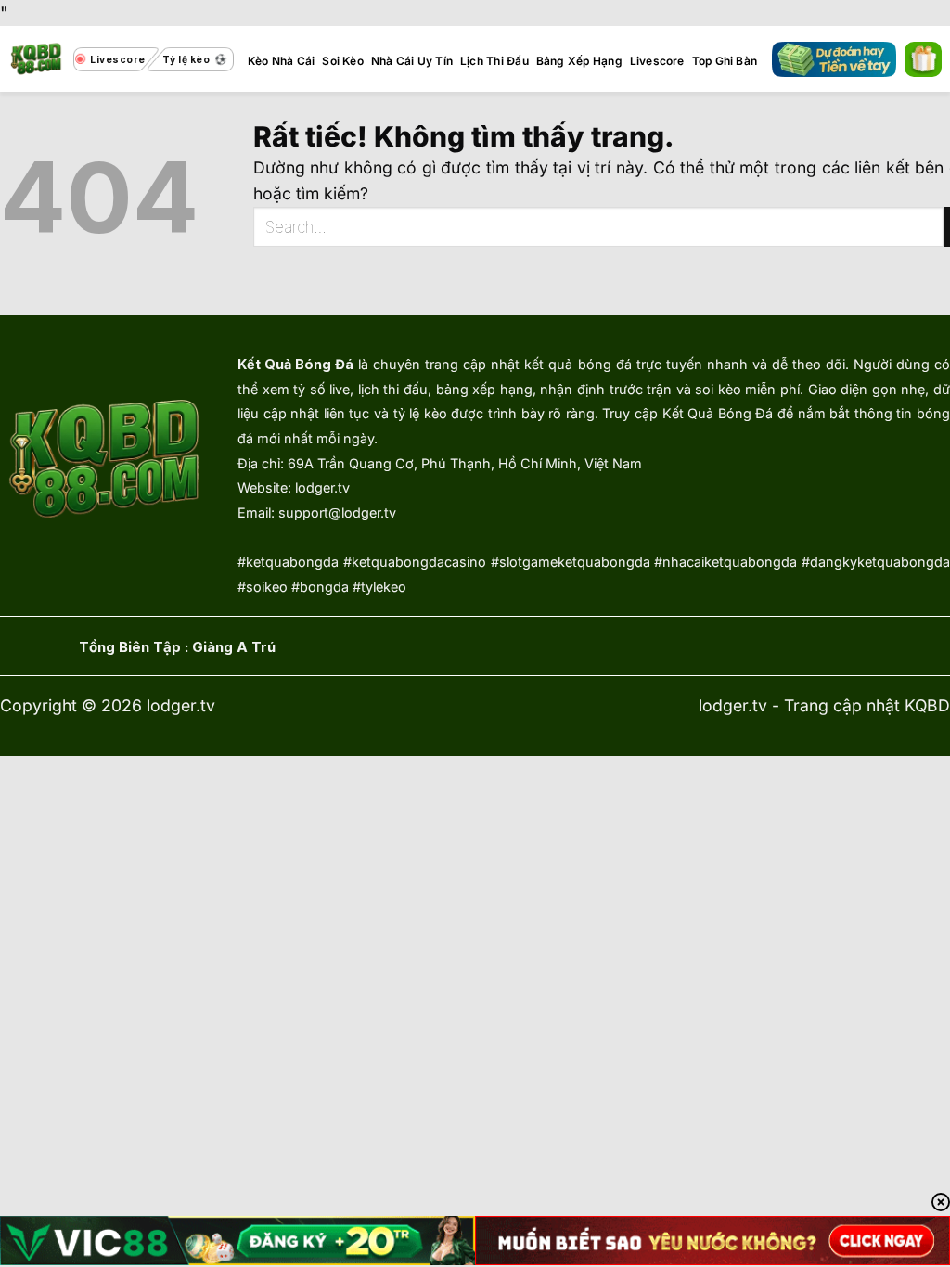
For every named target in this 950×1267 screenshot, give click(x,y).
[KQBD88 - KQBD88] (36, 59)
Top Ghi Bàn (725, 61)
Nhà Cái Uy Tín (412, 61)
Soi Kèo (343, 61)
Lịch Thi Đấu (494, 61)
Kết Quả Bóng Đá (295, 364)
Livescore (657, 61)
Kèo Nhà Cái (281, 61)
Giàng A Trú (234, 647)
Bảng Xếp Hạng (579, 61)
